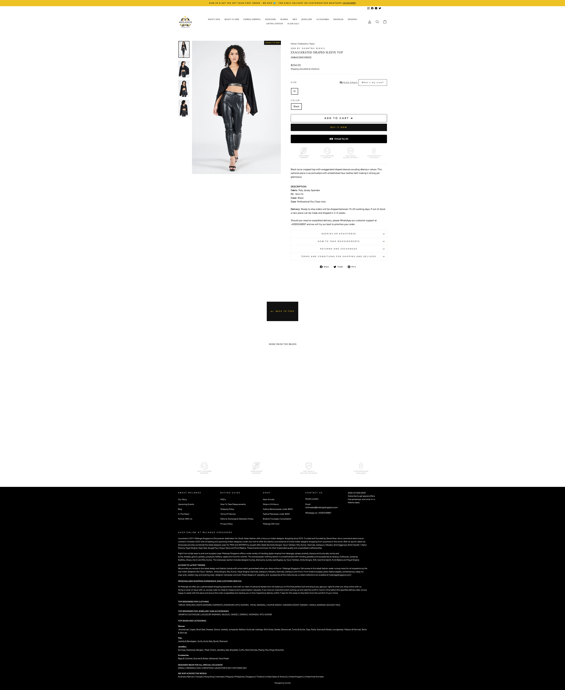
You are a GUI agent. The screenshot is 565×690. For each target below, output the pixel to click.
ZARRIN (243, 614)
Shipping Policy (227, 509)
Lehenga (259, 629)
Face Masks (224, 658)
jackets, (202, 556)
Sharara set (286, 629)
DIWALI (181, 668)
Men (295, 19)
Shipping (295, 69)
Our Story (182, 499)
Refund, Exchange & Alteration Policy (236, 519)
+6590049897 (298, 224)
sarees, (298, 553)
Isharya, (336, 556)
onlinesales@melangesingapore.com (321, 507)
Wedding (352, 19)
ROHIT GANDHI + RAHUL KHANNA (309, 605)
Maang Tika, (263, 650)
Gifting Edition (274, 24)
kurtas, (252, 560)
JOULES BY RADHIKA (211, 614)
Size (337, 82)
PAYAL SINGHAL (257, 605)
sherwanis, (261, 560)
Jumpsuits (233, 629)
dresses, (187, 556)
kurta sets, (325, 553)
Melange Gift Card (271, 524)
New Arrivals (268, 499)
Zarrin (195, 560)
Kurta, (200, 641)
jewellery (311, 556)
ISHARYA (182, 614)
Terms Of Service (228, 514)
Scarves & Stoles (324, 629)
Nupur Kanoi (225, 548)
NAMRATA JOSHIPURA (223, 605)
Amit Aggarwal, (341, 545)
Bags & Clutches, (185, 658)
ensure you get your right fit (322, 586)
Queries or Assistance (338, 234)
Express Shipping (252, 19)
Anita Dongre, (306, 560)
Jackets (224, 629)
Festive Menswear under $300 (276, 514)
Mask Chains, (211, 650)
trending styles (267, 553)
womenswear (258, 556)
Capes (192, 629)
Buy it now (338, 127)
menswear (222, 560)
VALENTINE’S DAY (223, 668)
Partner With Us (185, 519)
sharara (312, 553)
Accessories (322, 19)
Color (295, 100)
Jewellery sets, (223, 650)
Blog (180, 509)
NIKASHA (287, 605)
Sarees (277, 629)
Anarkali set (183, 629)
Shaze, (189, 560)
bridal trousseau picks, (319, 571)
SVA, (315, 560)
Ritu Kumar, (232, 571)
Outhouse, (344, 556)
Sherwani (223, 641)
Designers (270, 19)
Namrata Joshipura (316, 545)
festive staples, (335, 571)
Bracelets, (234, 650)
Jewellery (306, 19)
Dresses (209, 629)
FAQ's (223, 499)
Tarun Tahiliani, (289, 545)
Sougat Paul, (213, 548)
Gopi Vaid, (203, 548)
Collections (303, 44)
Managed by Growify (282, 683)
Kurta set (250, 629)
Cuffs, (242, 650)
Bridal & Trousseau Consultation (277, 519)
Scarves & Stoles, (201, 658)
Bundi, (216, 641)
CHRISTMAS (207, 668)
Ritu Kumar (301, 545)
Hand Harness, (251, 650)
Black (296, 106)
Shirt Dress (268, 629)
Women (284, 19)
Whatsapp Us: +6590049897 (318, 513)
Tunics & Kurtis (298, 629)
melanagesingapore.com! (339, 575)
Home (293, 44)
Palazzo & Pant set (352, 629)
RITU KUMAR (242, 605)
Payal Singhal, (192, 548)
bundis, (269, 560)
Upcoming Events (186, 504)
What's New (214, 19)
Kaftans (242, 629)
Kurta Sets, (208, 641)
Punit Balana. (240, 548)
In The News (183, 514)
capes (225, 556)
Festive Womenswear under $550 (278, 509)
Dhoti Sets (200, 629)
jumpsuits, (210, 556)
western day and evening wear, (201, 575)
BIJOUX (226, 614)
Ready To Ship (232, 19)
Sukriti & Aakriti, (324, 560)
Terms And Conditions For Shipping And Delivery (339, 256)
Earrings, (182, 650)
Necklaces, (191, 650)
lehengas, (290, 553)
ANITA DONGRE (204, 605)
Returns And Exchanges (339, 249)
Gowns (217, 629)
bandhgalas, (278, 560)
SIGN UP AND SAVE (357, 493)
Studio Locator (312, 499)
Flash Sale (293, 24)
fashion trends (226, 568)
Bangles (200, 650)
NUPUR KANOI (274, 605)
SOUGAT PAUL (333, 605)
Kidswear (338, 19)
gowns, (194, 556)
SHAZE (234, 614)
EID (198, 668)
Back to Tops (284, 311)
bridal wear (193, 553)
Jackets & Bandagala (187, 641)
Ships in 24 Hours (271, 504)
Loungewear (338, 629)
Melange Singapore (291, 568)
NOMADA (253, 614)
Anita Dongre (276, 545)
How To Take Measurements (339, 241)
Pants (313, 629)
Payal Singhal (353, 560)
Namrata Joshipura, (259, 571)
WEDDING (191, 668)
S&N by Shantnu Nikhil (308, 48)
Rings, (272, 650)
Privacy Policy (226, 524)
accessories (324, 556)
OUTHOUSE (194, 614)
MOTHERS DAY (240, 668)
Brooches (279, 650)
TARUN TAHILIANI (187, 605)
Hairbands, (214, 658)
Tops (311, 44)
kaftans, (219, 556)
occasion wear (215, 553)
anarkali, (305, 553)
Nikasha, (329, 545)
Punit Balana (337, 560)
